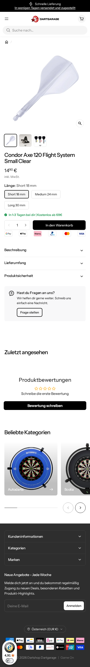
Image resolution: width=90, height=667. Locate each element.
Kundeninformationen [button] (25, 536)
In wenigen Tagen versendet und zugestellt (45, 8)
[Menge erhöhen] (25, 225)
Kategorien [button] (17, 548)
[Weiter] (80, 507)
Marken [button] (14, 559)
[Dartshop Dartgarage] (45, 18)
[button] (45, 250)
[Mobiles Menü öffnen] (6, 19)
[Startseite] (6, 42)
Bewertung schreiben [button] (45, 405)
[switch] (10, 660)
